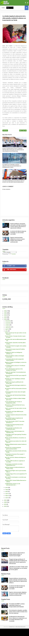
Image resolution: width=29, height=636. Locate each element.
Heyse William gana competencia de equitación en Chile (14, 418)
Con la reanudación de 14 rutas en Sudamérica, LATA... (13, 402)
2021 (5, 500)
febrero (7, 495)
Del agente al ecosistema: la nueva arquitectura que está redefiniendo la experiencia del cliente (11, 166)
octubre (7, 325)
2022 (5, 319)
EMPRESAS (5, 130)
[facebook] (25, 3)
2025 (5, 313)
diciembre (8, 320)
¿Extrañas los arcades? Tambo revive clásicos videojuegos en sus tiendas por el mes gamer (18, 568)
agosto (7, 329)
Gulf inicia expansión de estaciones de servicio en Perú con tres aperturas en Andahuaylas (13, 181)
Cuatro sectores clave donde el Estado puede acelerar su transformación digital (17, 554)
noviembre (8, 323)
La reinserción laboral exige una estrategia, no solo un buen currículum (18, 233)
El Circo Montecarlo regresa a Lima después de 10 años (14, 369)
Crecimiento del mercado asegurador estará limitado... (14, 359)
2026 (5, 311)
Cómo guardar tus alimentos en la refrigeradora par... (13, 428)
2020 (5, 502)
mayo (6, 489)
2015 (5, 506)
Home (3, 7)
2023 (5, 317)
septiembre (8, 327)
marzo (7, 493)
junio (6, 487)
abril (6, 491)
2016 (5, 504)
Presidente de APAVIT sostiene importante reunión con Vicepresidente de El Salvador (17, 605)
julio (6, 331)
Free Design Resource (20, 626)
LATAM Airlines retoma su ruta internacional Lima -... (12, 484)
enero (6, 497)
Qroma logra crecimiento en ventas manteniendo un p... (14, 464)
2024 (5, 315)
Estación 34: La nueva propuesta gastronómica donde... (13, 448)
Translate (13, 254)
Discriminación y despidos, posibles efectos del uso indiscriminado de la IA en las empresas (18, 612)
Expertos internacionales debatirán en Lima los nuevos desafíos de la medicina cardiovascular (17, 594)
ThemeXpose (11, 626)
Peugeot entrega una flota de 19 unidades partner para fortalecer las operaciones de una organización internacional (13, 150)
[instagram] (27, 3)
